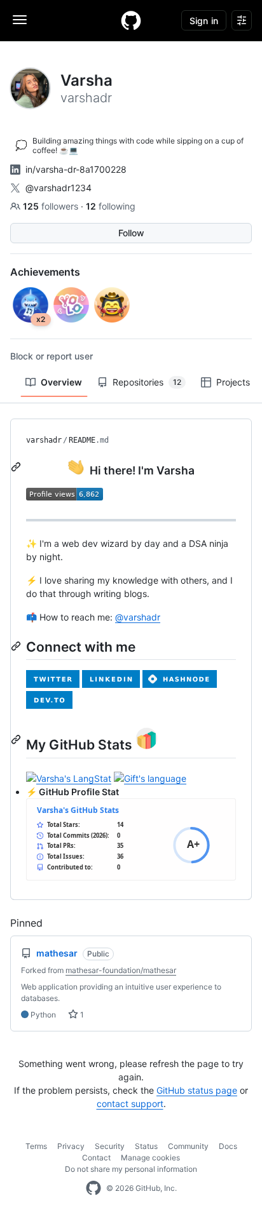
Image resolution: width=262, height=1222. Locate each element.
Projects (233, 382)
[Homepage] (131, 20)
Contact (96, 1157)
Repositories (147, 382)
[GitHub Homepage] (93, 1188)
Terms (36, 1146)
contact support (130, 1103)
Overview (61, 382)
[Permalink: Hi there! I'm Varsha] (17, 467)
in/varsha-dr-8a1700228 (76, 169)
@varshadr (137, 617)
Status (146, 1146)
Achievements (45, 271)
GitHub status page (196, 1090)
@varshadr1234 (58, 187)
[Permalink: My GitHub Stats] (17, 740)
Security (110, 1146)
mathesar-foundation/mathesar (121, 970)
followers (52, 206)
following (110, 206)
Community (188, 1146)
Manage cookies (150, 1157)
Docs (228, 1146)
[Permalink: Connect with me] (17, 646)
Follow (131, 232)
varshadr (44, 440)
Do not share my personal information (131, 1169)
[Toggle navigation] (19, 19)
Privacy (71, 1146)
